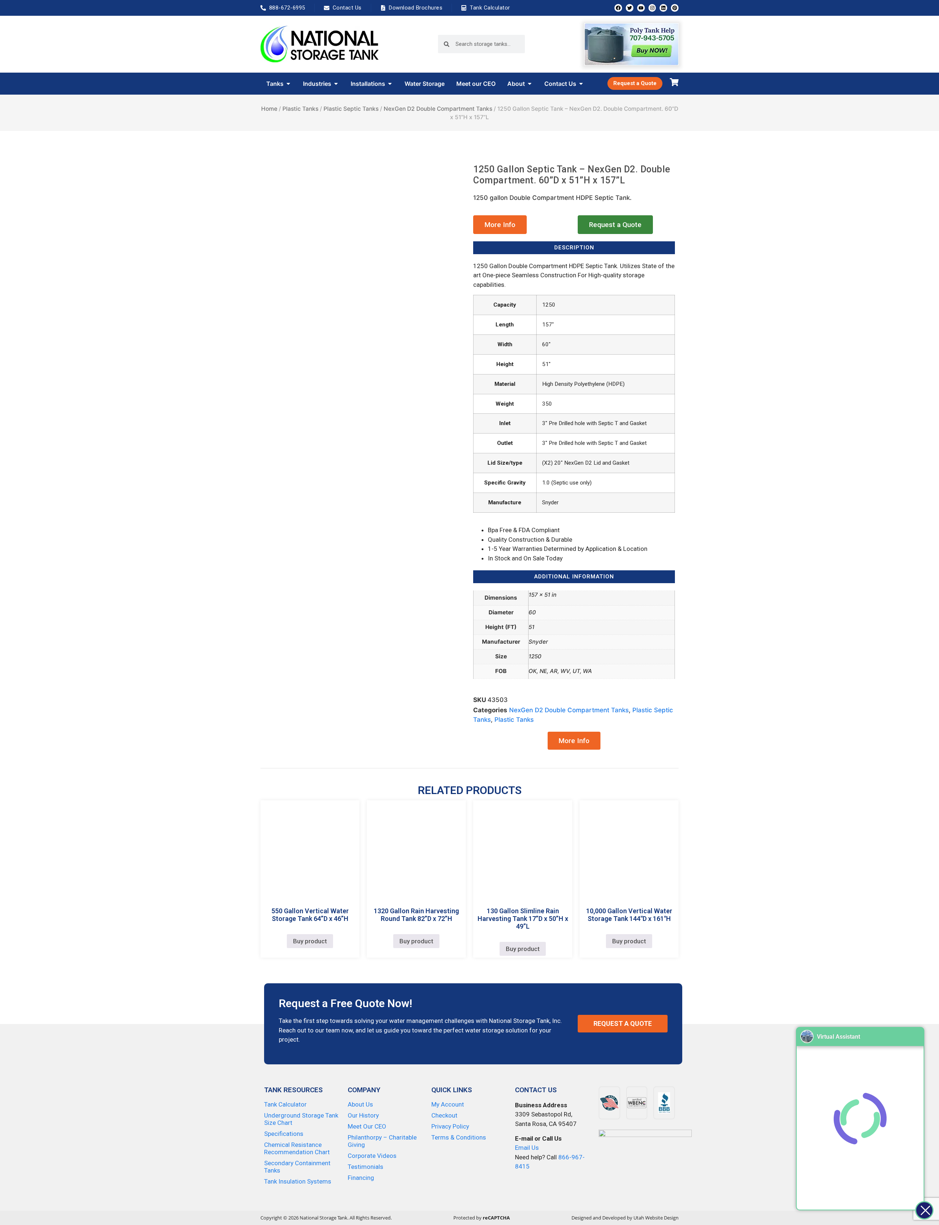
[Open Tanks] (288, 83)
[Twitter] (629, 8)
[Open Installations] (390, 83)
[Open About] (530, 83)
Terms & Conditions (458, 1137)
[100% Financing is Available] (645, 1155)
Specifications (283, 1133)
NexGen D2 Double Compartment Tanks (438, 108)
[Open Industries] (336, 83)
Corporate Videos (372, 1155)
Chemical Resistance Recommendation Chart (297, 1148)
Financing (361, 1177)
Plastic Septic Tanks (351, 108)
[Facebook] (618, 8)
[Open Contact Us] (581, 83)
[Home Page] (319, 44)
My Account (447, 1104)
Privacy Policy (450, 1126)
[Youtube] (641, 8)
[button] (500, 224)
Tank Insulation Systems (297, 1181)
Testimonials (365, 1166)
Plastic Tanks (300, 108)
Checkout (444, 1115)
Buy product (310, 941)
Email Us (527, 1147)
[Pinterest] (675, 8)
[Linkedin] (663, 8)
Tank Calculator (285, 1104)
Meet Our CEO (367, 1126)
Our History (363, 1115)
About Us (360, 1104)
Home (269, 108)
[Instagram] (652, 8)
